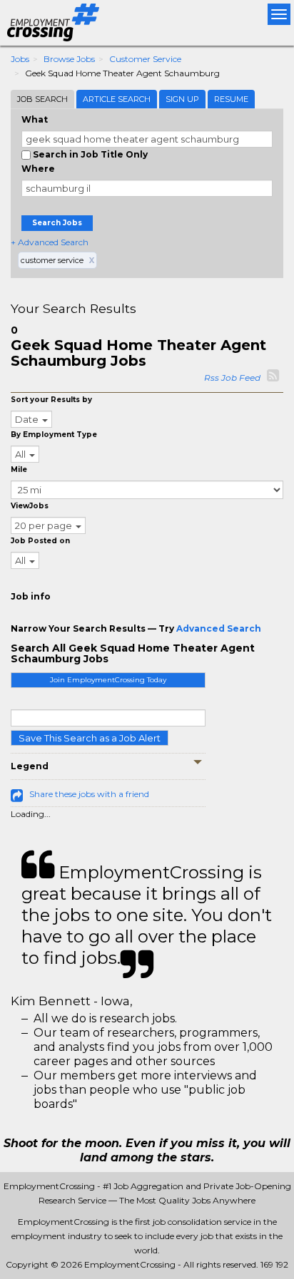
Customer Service (145, 58)
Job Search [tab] (42, 99)
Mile (19, 469)
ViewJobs (30, 505)
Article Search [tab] (117, 99)
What (34, 119)
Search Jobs (57, 222)
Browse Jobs (69, 58)
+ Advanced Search (49, 242)
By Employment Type (54, 434)
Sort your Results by (51, 399)
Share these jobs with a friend (89, 794)
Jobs (20, 58)
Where (38, 168)
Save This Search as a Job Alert (90, 738)
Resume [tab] (231, 99)
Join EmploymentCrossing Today (108, 679)
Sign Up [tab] (182, 99)
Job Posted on (40, 540)
